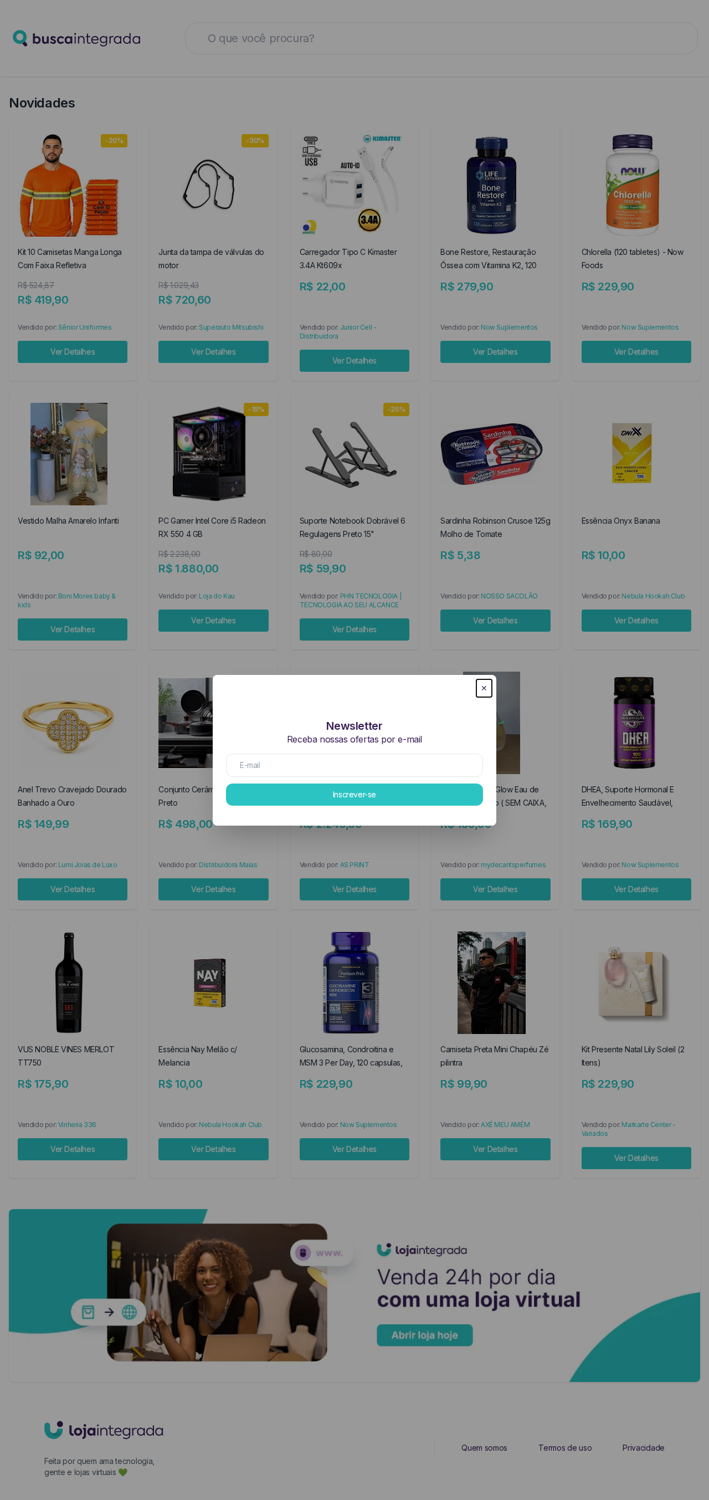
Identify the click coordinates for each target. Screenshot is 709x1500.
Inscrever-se (354, 794)
